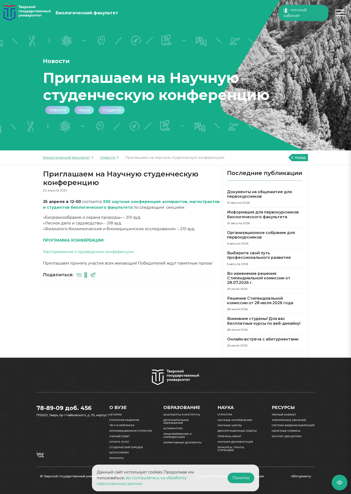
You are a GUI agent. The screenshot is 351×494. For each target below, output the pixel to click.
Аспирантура (173, 428)
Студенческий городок (126, 447)
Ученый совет (119, 436)
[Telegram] (93, 275)
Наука (84, 110)
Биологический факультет (66, 157)
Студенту (111, 110)
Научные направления (235, 420)
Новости (57, 110)
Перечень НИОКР (229, 436)
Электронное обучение (289, 420)
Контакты (116, 458)
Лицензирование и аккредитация (177, 435)
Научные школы (230, 425)
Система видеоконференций (293, 425)
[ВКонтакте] (79, 275)
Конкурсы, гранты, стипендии (231, 449)
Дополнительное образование (176, 422)
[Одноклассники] (86, 275)
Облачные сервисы (286, 430)
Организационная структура (130, 430)
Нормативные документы (182, 442)
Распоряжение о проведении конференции (88, 252)
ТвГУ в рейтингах (121, 425)
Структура (225, 414)
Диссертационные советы (237, 430)
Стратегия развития (124, 420)
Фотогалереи (119, 452)
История (115, 414)
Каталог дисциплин (287, 436)
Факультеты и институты (181, 414)
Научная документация (235, 441)
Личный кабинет (284, 414)
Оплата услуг (119, 441)
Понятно (241, 478)
